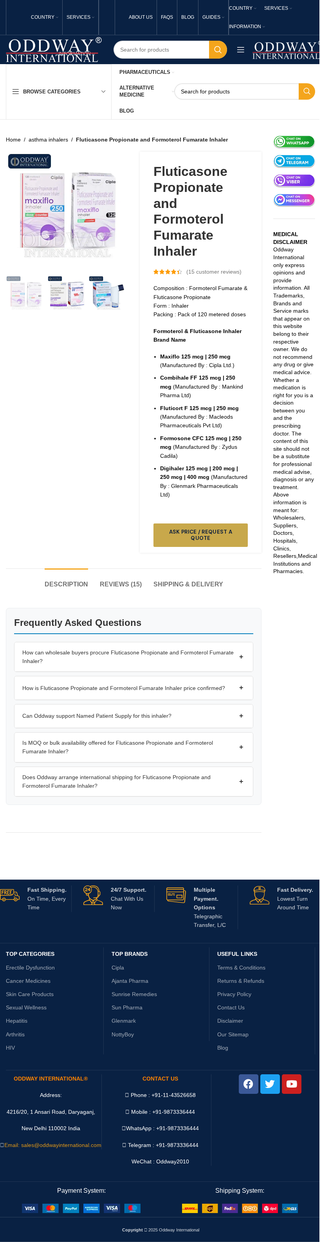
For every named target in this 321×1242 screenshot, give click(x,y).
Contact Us (231, 1007)
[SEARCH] (218, 50)
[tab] (66, 580)
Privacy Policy (234, 994)
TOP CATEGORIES (30, 954)
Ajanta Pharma (130, 981)
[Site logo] (54, 49)
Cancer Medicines (28, 981)
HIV (10, 1048)
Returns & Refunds (240, 981)
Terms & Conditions (241, 967)
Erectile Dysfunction (30, 967)
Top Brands (130, 954)
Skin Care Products (30, 994)
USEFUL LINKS (237, 954)
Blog (222, 1048)
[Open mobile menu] (241, 49)
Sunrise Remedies (134, 994)
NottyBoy (123, 1034)
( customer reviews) (214, 272)
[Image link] (81, 1208)
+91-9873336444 (177, 1128)
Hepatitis (16, 1021)
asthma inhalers (48, 139)
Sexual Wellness (26, 1007)
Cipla (118, 967)
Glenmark (124, 1021)
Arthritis (15, 1034)
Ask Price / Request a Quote (200, 535)
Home (13, 139)
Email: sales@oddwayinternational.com (52, 1145)
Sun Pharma (127, 1007)
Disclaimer (230, 1021)
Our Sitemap (233, 1034)
